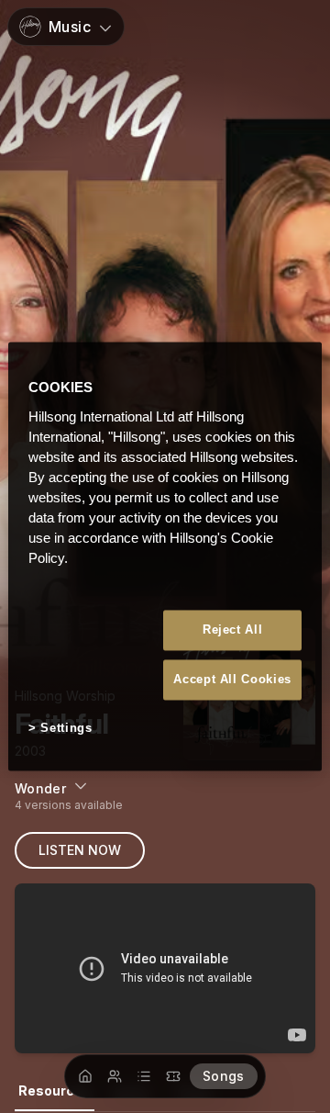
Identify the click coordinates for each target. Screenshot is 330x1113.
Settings (66, 728)
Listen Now (79, 850)
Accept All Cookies (232, 679)
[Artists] (114, 1076)
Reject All (233, 629)
